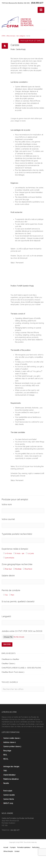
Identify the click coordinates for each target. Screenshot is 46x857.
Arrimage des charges (11, 766)
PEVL (5, 755)
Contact (17, 851)
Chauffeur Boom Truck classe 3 (13, 672)
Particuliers (35, 847)
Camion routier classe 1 (11, 738)
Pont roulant (7, 791)
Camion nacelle (9, 795)
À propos (13, 847)
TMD (5, 771)
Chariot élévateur (9, 775)
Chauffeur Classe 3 (8, 663)
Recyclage (7, 751)
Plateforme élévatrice (11, 779)
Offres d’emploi (10, 36)
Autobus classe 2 (9, 742)
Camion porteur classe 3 (12, 746)
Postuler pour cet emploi (31, 41)
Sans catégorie (20, 36)
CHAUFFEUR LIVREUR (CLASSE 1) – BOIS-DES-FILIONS (21, 668)
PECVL (5, 759)
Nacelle (6, 783)
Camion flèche (8, 799)
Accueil (5, 847)
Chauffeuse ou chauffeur (10, 659)
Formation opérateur (23, 847)
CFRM (3, 36)
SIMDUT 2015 (8, 803)
